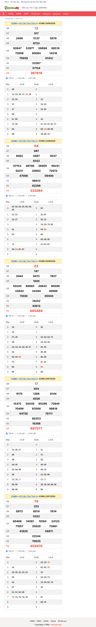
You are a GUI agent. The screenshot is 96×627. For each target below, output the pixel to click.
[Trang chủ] (11, 7)
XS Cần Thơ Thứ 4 (28, 23)
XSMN (10, 14)
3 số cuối (32, 78)
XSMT (26, 14)
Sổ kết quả (35, 14)
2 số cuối (20, 78)
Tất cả (11, 78)
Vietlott (65, 14)
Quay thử (56, 14)
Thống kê (46, 14)
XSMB (18, 14)
